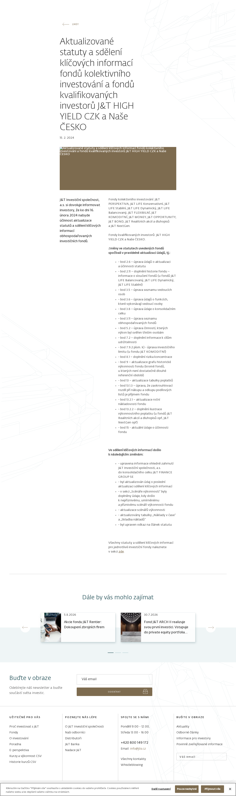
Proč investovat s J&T (24, 726)
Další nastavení (161, 789)
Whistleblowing (132, 765)
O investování (18, 738)
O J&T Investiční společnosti (84, 726)
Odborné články (187, 732)
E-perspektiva (19, 750)
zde (121, 551)
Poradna (15, 744)
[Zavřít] (230, 789)
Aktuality (182, 726)
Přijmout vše (212, 789)
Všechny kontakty (133, 759)
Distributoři (73, 738)
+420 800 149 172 (134, 742)
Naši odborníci (75, 732)
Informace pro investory (193, 738)
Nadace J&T (73, 750)
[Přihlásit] (221, 757)
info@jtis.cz (138, 748)
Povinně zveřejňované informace (199, 744)
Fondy (13, 732)
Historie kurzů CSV (22, 762)
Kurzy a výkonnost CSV (25, 756)
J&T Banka (72, 744)
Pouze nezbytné (187, 789)
